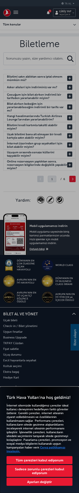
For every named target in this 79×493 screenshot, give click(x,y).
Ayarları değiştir (39, 482)
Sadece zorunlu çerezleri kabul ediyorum (39, 471)
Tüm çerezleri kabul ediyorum (39, 460)
